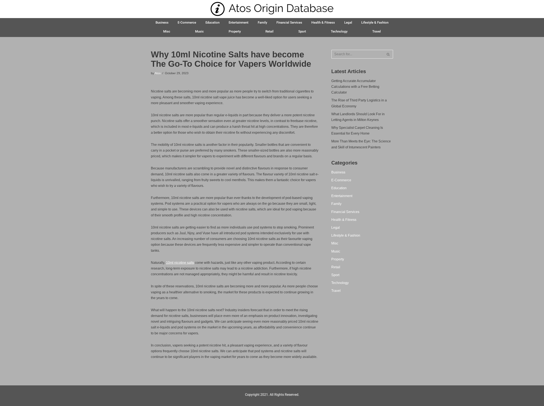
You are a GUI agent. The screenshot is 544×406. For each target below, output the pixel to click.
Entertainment (238, 22)
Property (235, 31)
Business (162, 22)
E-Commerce (187, 22)
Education (212, 22)
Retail (269, 31)
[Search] (388, 54)
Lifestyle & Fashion (374, 22)
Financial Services (289, 22)
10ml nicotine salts (180, 262)
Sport (302, 31)
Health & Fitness (323, 22)
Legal (348, 22)
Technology (339, 31)
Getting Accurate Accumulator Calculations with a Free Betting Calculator (355, 86)
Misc (166, 31)
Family (262, 22)
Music (199, 31)
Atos (158, 73)
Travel (376, 31)
